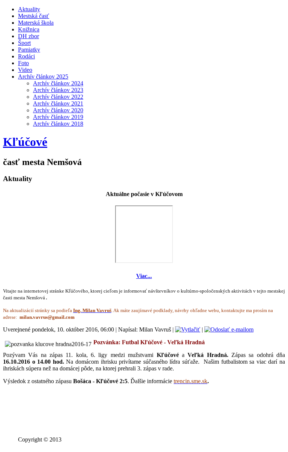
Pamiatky (29, 49)
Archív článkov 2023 (58, 90)
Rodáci (26, 56)
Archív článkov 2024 (58, 83)
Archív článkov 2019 (58, 117)
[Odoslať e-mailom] (229, 329)
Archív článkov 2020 (58, 110)
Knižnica (28, 29)
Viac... (144, 276)
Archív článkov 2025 (43, 76)
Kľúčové (25, 142)
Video (25, 70)
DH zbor (28, 36)
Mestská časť (33, 16)
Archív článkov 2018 (58, 123)
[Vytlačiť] (187, 329)
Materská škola (36, 22)
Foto (23, 63)
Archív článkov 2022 (58, 97)
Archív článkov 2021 (58, 103)
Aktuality (29, 9)
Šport (24, 43)
